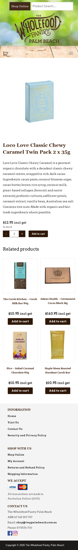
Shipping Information (23, 474)
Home (12, 416)
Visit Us (13, 422)
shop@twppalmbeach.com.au (36, 522)
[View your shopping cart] (6, 54)
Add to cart (38, 233)
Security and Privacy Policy (27, 435)
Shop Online (19, 6)
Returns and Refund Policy (26, 467)
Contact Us (15, 429)
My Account (16, 461)
